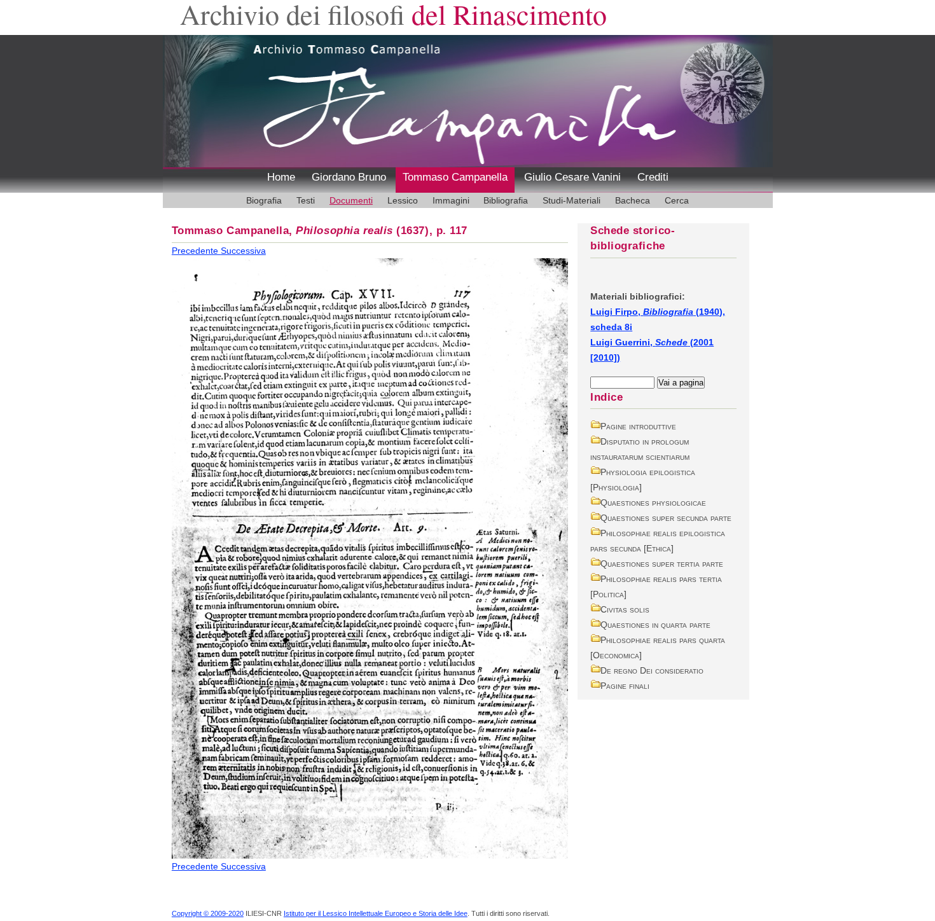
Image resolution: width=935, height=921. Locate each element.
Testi (305, 200)
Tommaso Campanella (455, 177)
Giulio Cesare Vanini (572, 177)
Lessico (402, 200)
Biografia (264, 200)
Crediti (652, 177)
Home (281, 177)
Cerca (677, 200)
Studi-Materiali (571, 200)
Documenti (351, 200)
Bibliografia (505, 200)
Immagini (451, 200)
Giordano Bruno (349, 177)
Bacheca (632, 200)
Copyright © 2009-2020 (208, 913)
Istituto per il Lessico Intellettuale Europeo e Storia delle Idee (376, 913)
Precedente (196, 251)
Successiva (243, 251)
